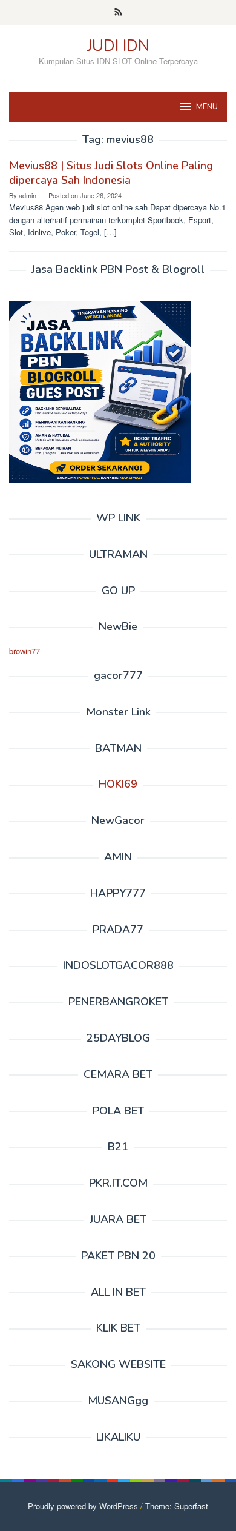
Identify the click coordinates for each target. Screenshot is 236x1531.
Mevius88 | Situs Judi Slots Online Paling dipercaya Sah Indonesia (111, 172)
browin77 (24, 651)
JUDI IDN (118, 45)
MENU (207, 106)
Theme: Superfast (176, 1506)
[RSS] (118, 12)
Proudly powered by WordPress (83, 1506)
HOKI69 (118, 784)
